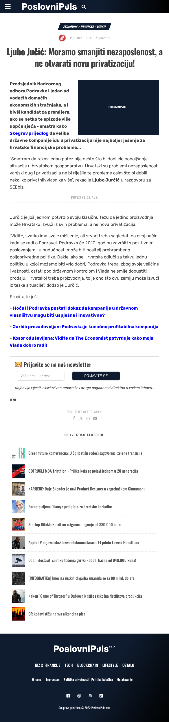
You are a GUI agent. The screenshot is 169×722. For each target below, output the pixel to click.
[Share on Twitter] (80, 418)
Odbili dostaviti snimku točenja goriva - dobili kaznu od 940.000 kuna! (82, 560)
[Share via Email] (95, 418)
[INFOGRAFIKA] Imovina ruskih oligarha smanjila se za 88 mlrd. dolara (81, 578)
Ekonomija (70, 26)
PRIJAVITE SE (96, 376)
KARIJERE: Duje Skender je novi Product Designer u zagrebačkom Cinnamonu (86, 489)
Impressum (52, 679)
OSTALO (128, 665)
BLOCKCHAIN (87, 665)
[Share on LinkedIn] (88, 418)
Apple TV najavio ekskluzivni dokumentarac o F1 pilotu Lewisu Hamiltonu (83, 542)
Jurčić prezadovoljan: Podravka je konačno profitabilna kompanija (85, 326)
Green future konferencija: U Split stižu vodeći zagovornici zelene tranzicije (85, 453)
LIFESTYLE (110, 665)
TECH (69, 665)
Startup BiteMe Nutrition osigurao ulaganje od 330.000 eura (74, 524)
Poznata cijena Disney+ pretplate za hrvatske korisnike (70, 506)
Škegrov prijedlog (29, 133)
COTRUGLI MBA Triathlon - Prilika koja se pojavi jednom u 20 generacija (83, 471)
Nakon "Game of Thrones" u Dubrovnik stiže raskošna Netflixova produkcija (85, 596)
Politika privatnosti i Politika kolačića (88, 679)
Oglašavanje (124, 679)
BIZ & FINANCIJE (47, 665)
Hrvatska (87, 26)
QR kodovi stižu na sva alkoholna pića (56, 614)
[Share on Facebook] (73, 418)
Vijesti (101, 26)
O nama (37, 679)
